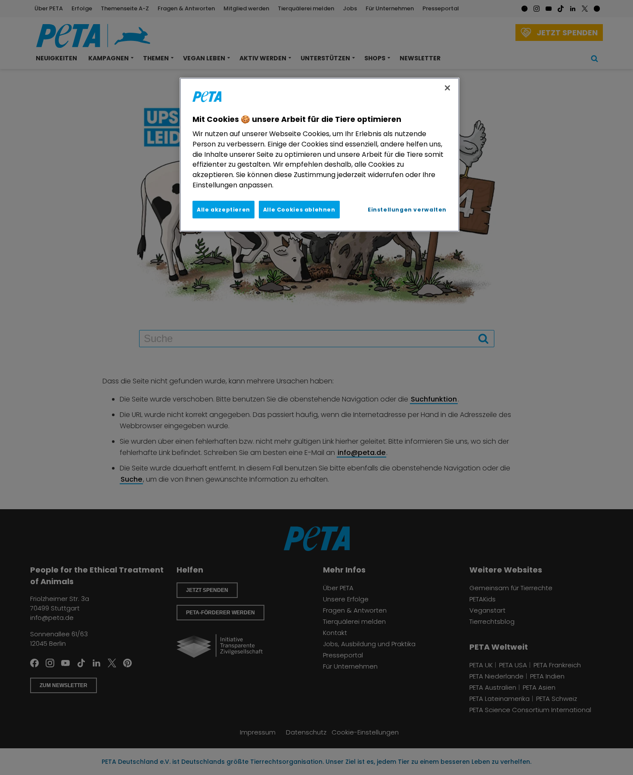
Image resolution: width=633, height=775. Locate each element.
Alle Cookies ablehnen (299, 209)
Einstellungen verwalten (407, 209)
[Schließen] (447, 87)
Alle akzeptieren (223, 209)
